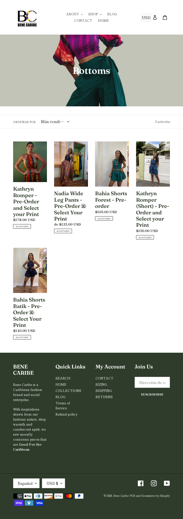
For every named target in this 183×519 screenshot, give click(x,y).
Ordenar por (24, 122)
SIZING (101, 384)
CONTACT (104, 378)
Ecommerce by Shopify (155, 495)
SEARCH (63, 378)
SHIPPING (104, 390)
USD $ (52, 483)
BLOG (60, 396)
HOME (61, 384)
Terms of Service (63, 405)
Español (25, 483)
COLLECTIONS (68, 390)
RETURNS (104, 396)
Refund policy (66, 414)
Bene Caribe (121, 495)
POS (132, 495)
